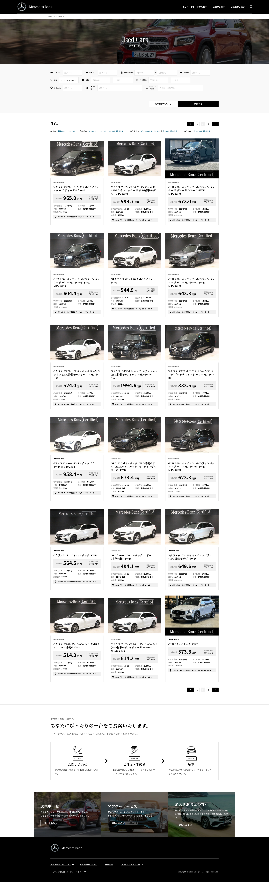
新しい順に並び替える (150, 131)
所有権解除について (88, 864)
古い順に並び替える (171, 131)
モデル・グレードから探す (195, 6)
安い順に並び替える (97, 131)
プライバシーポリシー (130, 864)
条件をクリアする (163, 103)
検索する (198, 103)
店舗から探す (219, 6)
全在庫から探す (238, 6)
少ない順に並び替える (202, 131)
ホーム (50, 16)
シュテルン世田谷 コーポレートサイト (66, 871)
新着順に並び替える (66, 131)
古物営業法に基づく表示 (60, 864)
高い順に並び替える (117, 131)
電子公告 (109, 864)
